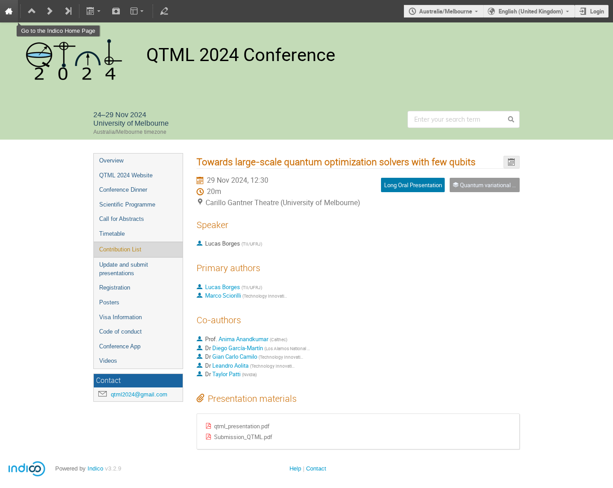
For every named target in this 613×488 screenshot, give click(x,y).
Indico (95, 468)
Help (295, 468)
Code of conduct (120, 331)
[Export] (94, 11)
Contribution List (120, 249)
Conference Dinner (123, 189)
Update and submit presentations (123, 269)
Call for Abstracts (121, 218)
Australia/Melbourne (445, 11)
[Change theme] (137, 11)
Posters (109, 302)
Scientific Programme (127, 204)
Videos (108, 360)
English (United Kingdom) (531, 11)
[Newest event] (68, 11)
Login (597, 11)
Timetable (112, 233)
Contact (316, 468)
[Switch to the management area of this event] (164, 11)
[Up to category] (32, 11)
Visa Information (120, 317)
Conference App (119, 346)
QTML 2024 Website (126, 175)
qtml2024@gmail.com (139, 394)
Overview (111, 160)
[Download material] (116, 11)
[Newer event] (50, 11)
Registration (114, 287)
